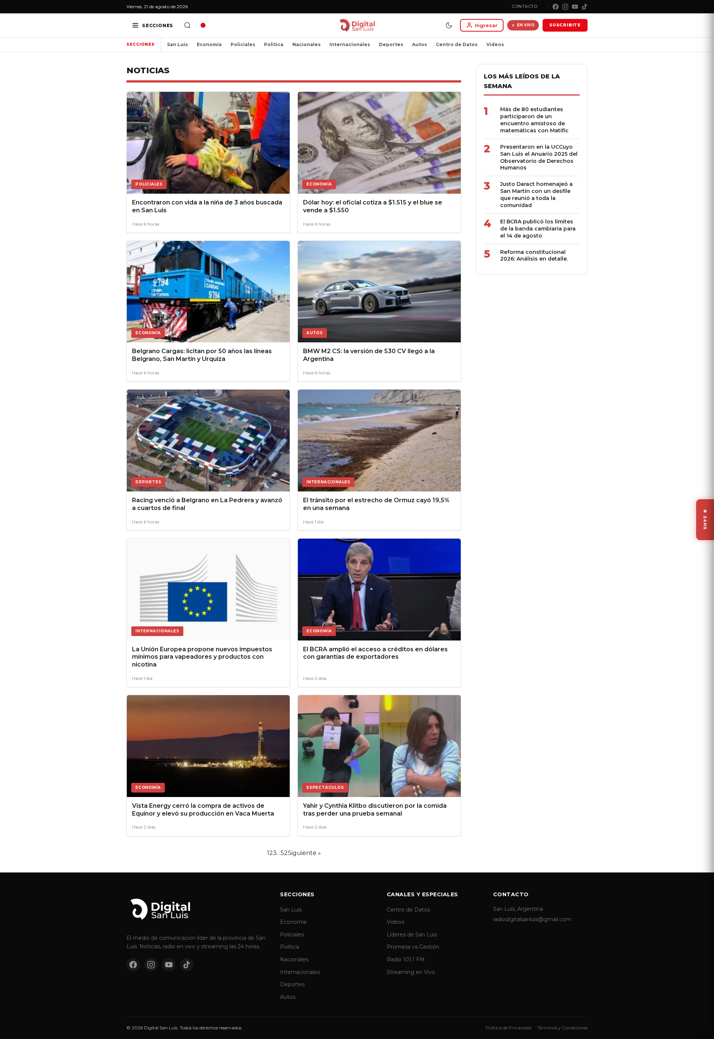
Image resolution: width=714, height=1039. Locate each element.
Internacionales (349, 44)
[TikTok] (585, 7)
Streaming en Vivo (411, 972)
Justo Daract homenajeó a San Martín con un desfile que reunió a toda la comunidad (536, 195)
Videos (495, 44)
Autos (419, 44)
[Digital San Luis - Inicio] (357, 25)
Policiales (243, 44)
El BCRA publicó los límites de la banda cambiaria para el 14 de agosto (538, 228)
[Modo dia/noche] (448, 25)
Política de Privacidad (508, 1027)
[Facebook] (556, 7)
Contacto (524, 6)
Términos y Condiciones (562, 1027)
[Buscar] (187, 25)
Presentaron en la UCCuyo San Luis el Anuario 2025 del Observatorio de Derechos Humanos (539, 157)
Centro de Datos (456, 44)
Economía (209, 44)
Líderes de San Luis (412, 934)
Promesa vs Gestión (413, 946)
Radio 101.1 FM (406, 959)
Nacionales (306, 44)
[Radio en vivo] (203, 25)
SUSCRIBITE (565, 25)
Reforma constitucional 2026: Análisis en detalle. (534, 255)
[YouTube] (575, 7)
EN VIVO (526, 25)
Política (273, 44)
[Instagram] (565, 7)
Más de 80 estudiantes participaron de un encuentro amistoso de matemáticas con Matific (534, 120)
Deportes (391, 44)
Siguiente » (304, 852)
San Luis (177, 44)
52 (284, 852)
